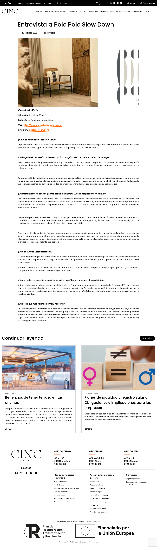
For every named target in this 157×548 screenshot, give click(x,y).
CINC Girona (59, 485)
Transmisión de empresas (100, 502)
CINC (10, 11)
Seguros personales (134, 478)
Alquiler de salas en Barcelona (66, 488)
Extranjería (94, 505)
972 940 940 (95, 464)
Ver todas (147, 338)
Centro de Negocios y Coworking (50, 12)
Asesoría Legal (96, 492)
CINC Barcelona (60, 481)
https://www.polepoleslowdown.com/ (42, 125)
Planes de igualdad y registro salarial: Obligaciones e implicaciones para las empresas (118, 402)
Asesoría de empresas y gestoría (102, 476)
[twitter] (111, 3)
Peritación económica (99, 495)
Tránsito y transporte (98, 512)
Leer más (8, 429)
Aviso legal (63, 542)
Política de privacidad (78, 542)
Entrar (132, 3)
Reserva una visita (61, 502)
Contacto (149, 12)
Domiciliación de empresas (65, 498)
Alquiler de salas (61, 492)
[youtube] (121, 3)
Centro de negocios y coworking (65, 476)
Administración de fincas (111, 12)
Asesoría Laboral (97, 485)
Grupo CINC (138, 12)
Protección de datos (98, 508)
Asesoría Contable (97, 488)
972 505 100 (130, 464)
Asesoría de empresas (76, 12)
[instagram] (118, 3)
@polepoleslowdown (39, 129)
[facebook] (107, 3)
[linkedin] (114, 3)
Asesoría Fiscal (96, 481)
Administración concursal (100, 498)
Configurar (93, 542)
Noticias (127, 12)
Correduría (93, 12)
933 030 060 (60, 464)
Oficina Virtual (59, 495)
